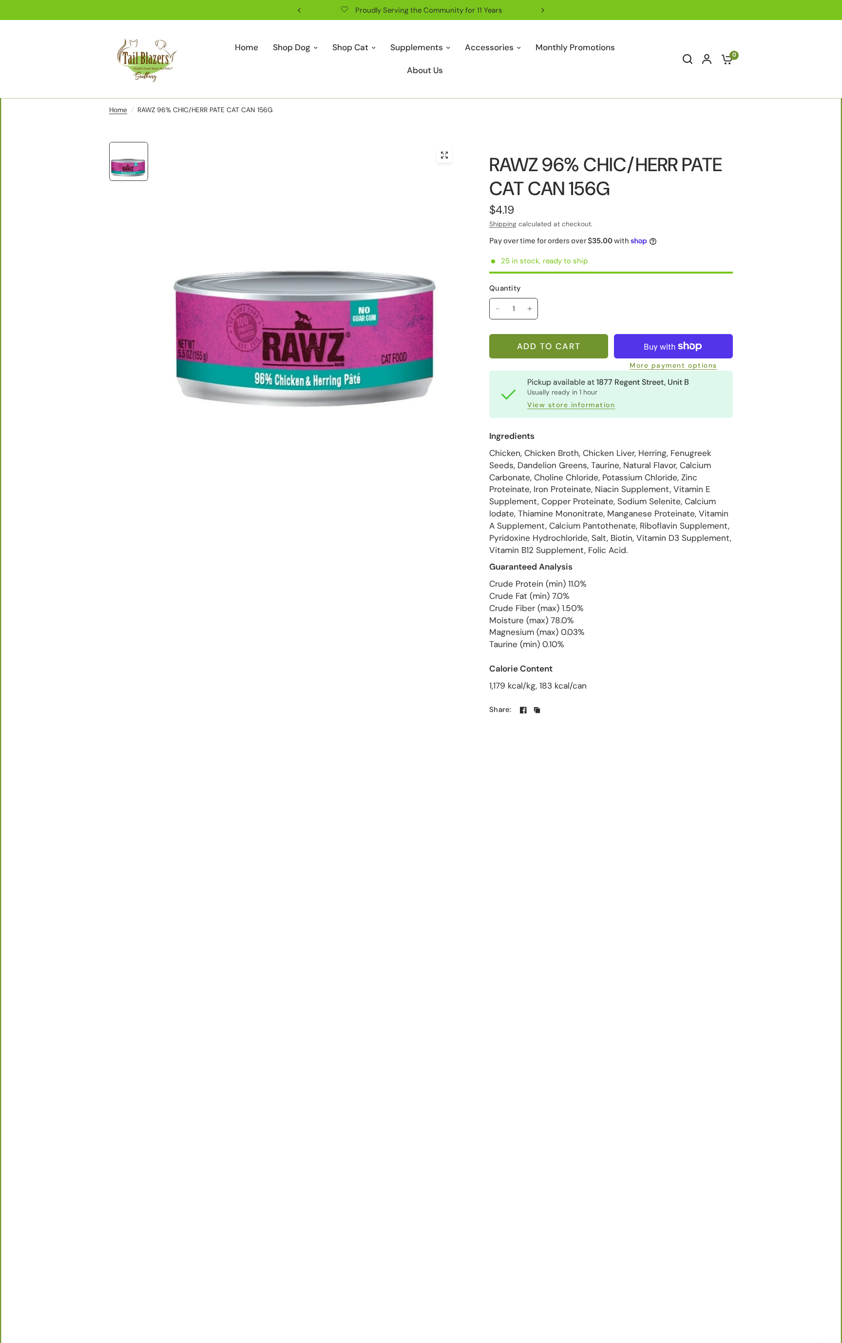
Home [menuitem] (246, 47)
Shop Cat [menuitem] (350, 47)
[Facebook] (523, 710)
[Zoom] (444, 155)
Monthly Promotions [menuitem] (575, 47)
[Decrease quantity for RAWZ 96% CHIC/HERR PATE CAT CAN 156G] (497, 308)
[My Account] (706, 59)
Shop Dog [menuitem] (291, 47)
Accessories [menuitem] (489, 47)
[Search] (687, 59)
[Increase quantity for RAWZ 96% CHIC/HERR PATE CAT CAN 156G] (529, 308)
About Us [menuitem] (425, 70)
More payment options (673, 365)
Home (118, 109)
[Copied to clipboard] (537, 710)
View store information (571, 405)
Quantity (505, 288)
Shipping (503, 223)
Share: (500, 709)
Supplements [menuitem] (416, 47)
